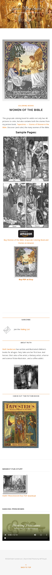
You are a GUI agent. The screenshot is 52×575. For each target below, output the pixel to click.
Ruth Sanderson (9, 349)
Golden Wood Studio (26, 8)
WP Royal (43, 559)
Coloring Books (26, 106)
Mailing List (25, 329)
